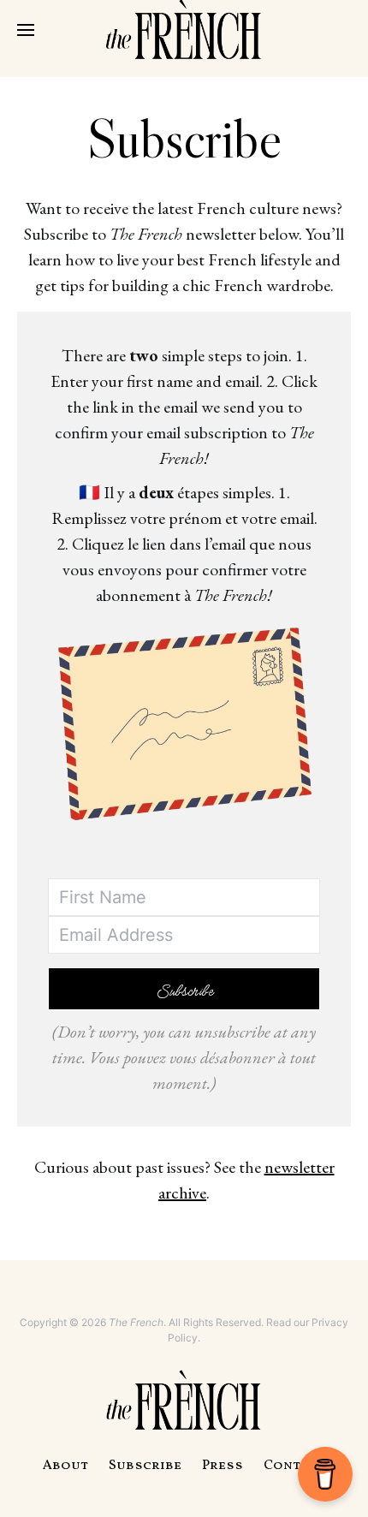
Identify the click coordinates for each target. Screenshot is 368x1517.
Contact (294, 1465)
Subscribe (145, 1465)
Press (222, 1465)
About (65, 1465)
